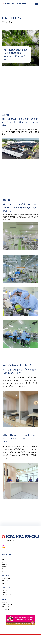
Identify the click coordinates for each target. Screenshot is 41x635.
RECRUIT (5, 599)
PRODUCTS (7, 576)
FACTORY (6, 588)
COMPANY (6, 555)
